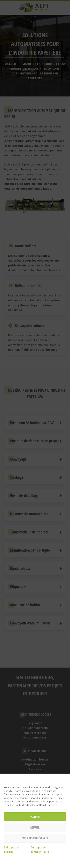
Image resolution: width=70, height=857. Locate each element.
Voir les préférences (35, 838)
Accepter (35, 817)
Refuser (35, 827)
